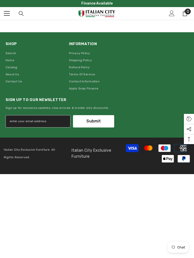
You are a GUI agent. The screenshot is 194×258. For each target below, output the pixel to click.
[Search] (21, 14)
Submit (93, 121)
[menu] (7, 13)
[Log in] (172, 13)
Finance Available (97, 3)
